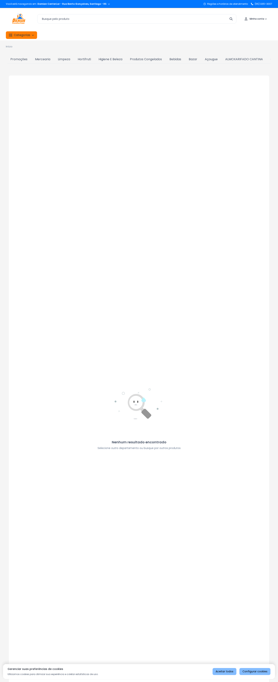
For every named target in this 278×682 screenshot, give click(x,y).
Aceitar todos (224, 671)
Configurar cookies (254, 671)
